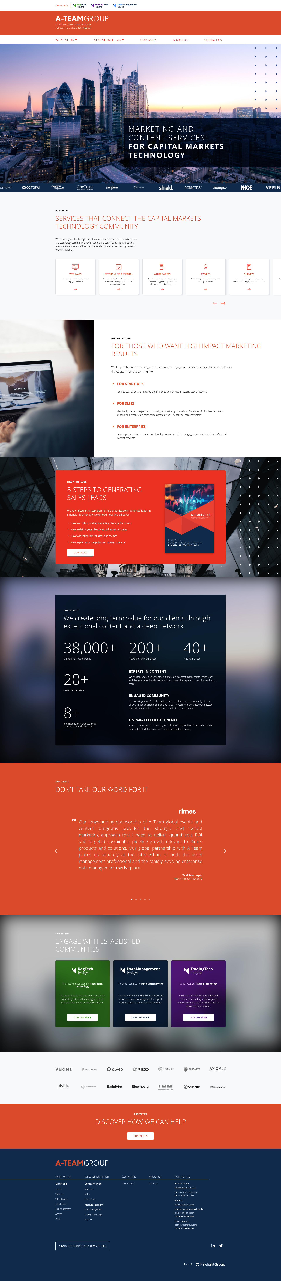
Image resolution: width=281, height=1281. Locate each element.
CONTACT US (213, 40)
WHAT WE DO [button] (64, 40)
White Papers (61, 1199)
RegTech (88, 1219)
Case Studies (128, 1183)
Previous (56, 849)
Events (58, 1189)
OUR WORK (148, 40)
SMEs (87, 1194)
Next (224, 849)
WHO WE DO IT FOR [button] (107, 40)
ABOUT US (180, 40)
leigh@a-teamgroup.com (186, 1224)
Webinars (59, 1194)
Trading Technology (93, 1214)
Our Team (153, 1183)
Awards (58, 1213)
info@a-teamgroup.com (185, 1187)
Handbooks (60, 1203)
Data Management (93, 1209)
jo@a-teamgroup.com (184, 1212)
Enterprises (90, 1199)
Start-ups (89, 1189)
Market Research (63, 1208)
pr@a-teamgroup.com (184, 1204)
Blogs (57, 1218)
